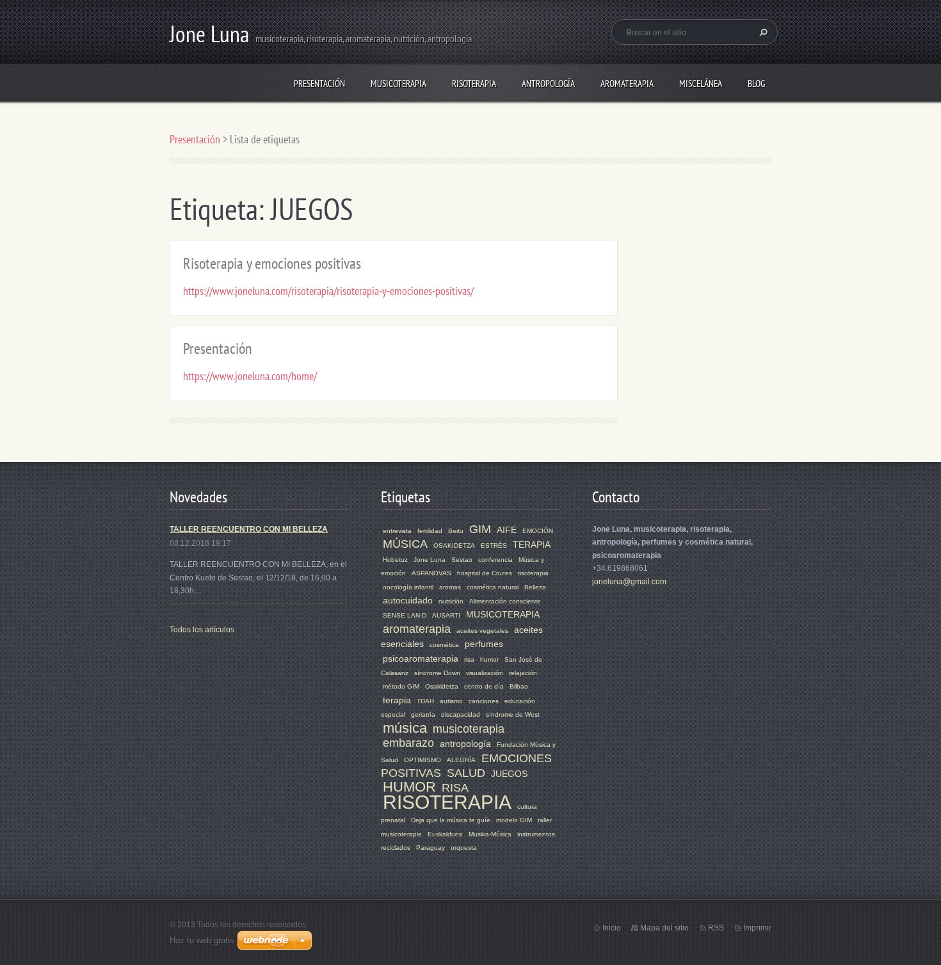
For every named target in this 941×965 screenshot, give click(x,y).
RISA (455, 787)
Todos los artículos (202, 629)
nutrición (450, 601)
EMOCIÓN (537, 530)
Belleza (535, 587)
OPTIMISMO (422, 759)
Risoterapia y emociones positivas (272, 263)
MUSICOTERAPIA (398, 83)
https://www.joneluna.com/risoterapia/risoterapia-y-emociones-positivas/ (328, 290)
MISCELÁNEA (700, 83)
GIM (480, 529)
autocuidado (408, 600)
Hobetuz (395, 559)
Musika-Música (490, 834)
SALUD (466, 773)
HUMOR (409, 787)
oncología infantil (408, 587)
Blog (756, 83)
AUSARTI (446, 615)
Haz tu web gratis (202, 940)
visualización (484, 672)
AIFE (507, 530)
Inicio (611, 927)
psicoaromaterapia (420, 658)
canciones (484, 701)
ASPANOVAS (431, 573)
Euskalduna (445, 834)
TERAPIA (532, 544)
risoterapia (533, 573)
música (405, 728)
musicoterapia (468, 728)
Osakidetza (441, 686)
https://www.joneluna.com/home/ (250, 376)
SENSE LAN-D (404, 615)
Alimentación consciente (505, 601)
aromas (450, 587)
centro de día (484, 686)
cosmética (444, 644)
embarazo (408, 743)
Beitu (455, 530)
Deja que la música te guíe (450, 820)
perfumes (484, 644)
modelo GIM (514, 820)
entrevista (397, 530)
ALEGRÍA (461, 759)
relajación (523, 672)
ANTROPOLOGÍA (548, 83)
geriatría (423, 714)
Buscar (761, 32)
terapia (397, 700)
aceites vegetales (482, 630)
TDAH (425, 701)
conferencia (495, 559)
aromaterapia (417, 629)
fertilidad (429, 530)
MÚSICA (405, 544)
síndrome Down (437, 672)
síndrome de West (513, 714)
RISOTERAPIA (474, 83)
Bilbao (519, 686)
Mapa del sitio (664, 927)
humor (489, 659)
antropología (465, 743)
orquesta (464, 847)
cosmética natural (493, 587)
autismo (451, 701)
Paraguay (430, 847)
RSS (716, 927)
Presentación (319, 83)
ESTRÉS (494, 545)
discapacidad (460, 714)
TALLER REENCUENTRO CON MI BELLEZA (249, 529)
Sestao (461, 559)
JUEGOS (509, 774)
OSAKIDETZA (454, 545)
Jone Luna (430, 559)
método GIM (401, 686)
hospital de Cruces (484, 573)
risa (469, 659)
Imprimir (757, 927)
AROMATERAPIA (627, 83)
